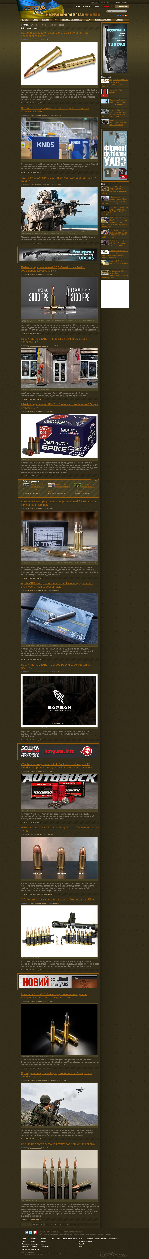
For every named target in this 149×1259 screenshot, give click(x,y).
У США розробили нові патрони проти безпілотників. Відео (58, 899)
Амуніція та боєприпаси (34, 39)
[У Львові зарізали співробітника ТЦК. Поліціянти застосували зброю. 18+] (26, 485)
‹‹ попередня (26, 1224)
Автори (58, 1238)
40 (61, 1224)
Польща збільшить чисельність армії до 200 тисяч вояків (117, 122)
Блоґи (35, 20)
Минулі (81, 1246)
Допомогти (108, 6)
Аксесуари (45, 346)
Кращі (28, 28)
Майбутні (82, 1241)
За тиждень (26, 1244)
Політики (89, 1241)
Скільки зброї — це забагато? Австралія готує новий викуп (117, 243)
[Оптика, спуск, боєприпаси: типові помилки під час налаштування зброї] (51, 485)
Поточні (81, 1244)
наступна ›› (37, 1224)
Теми (56, 20)
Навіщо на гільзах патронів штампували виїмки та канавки (58, 1144)
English (108, 2)
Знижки (98, 6)
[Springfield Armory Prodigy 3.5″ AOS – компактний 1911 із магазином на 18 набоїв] (77, 485)
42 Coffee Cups (111, 1254)
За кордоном (45, 115)
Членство (87, 6)
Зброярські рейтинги (103, 20)
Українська (94, 2)
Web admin (50, 39)
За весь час (26, 1249)
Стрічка (25, 20)
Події (88, 20)
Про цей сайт (38, 1254)
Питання (45, 20)
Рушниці (49, 671)
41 (64, 1224)
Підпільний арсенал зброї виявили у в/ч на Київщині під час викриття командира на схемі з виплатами (114, 222)
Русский (102, 2)
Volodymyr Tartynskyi (113, 1256)
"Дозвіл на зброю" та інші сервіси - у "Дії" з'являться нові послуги (118, 102)
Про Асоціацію (74, 6)
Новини (42, 25)
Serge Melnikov (110, 1253)
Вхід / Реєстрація (121, 2)
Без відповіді (45, 1246)
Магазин (119, 20)
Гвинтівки (44, 671)
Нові (35, 28)
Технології (44, 590)
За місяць (25, 1246)
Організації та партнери (72, 20)
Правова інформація (27, 1254)
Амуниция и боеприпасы (35, 834)
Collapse (94, 480)
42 (68, 1224)
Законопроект (122, 6)
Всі (22, 28)
